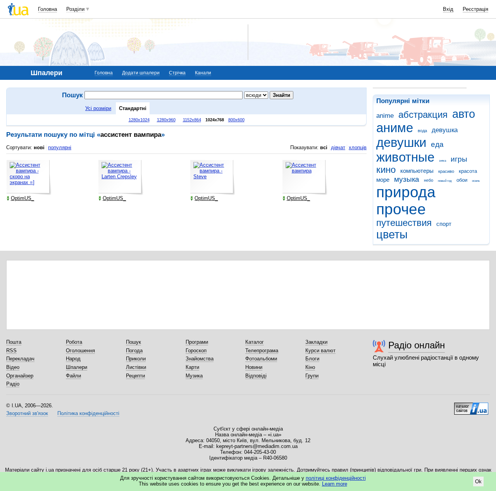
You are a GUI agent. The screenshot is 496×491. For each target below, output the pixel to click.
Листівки (136, 367)
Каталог (254, 342)
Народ (73, 359)
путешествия (404, 223)
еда (437, 144)
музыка (406, 179)
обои (461, 180)
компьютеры (417, 170)
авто (463, 114)
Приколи (136, 359)
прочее (401, 209)
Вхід (448, 9)
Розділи (75, 9)
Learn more (334, 484)
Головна (47, 9)
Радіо (12, 384)
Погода (134, 350)
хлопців (358, 147)
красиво (446, 171)
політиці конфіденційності (336, 478)
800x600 (236, 119)
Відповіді (256, 376)
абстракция (423, 115)
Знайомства (200, 359)
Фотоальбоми (261, 359)
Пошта (13, 342)
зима (442, 160)
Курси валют (320, 350)
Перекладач (20, 359)
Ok (478, 481)
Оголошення (80, 350)
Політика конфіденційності (88, 413)
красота (468, 171)
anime (385, 115)
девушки (401, 142)
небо (428, 180)
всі (323, 147)
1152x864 (192, 119)
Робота (74, 342)
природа (406, 192)
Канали (203, 73)
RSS (11, 350)
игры (459, 159)
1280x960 (166, 119)
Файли (73, 376)
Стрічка (177, 73)
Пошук (133, 342)
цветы (392, 234)
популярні (59, 147)
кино (386, 170)
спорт (443, 224)
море (382, 179)
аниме (394, 128)
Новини (253, 367)
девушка (445, 130)
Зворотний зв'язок (27, 413)
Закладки (316, 342)
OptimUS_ (22, 198)
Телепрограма (261, 350)
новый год (445, 181)
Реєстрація (475, 9)
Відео (12, 367)
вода (422, 130)
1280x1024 (139, 119)
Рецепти (135, 376)
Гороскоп (196, 350)
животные (405, 157)
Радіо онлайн (416, 345)
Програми (197, 342)
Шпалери (76, 367)
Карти (192, 367)
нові (39, 147)
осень (476, 181)
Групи (312, 376)
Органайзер (19, 376)
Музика (194, 376)
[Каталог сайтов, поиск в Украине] (471, 406)
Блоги (312, 359)
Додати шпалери (141, 73)
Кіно (310, 367)
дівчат (338, 147)
